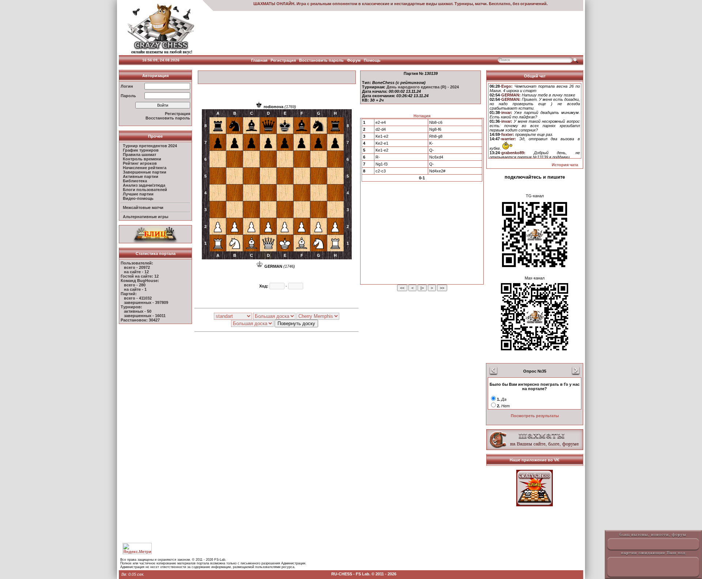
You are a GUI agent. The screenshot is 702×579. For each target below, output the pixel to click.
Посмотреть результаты (535, 416)
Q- (431, 150)
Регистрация (283, 60)
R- (377, 157)
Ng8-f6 (435, 129)
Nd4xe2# (437, 171)
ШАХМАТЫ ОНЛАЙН (273, 3)
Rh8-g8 (435, 136)
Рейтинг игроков (140, 163)
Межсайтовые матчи (143, 207)
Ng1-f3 (381, 164)
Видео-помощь (138, 198)
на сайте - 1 (135, 289)
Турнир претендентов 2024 (150, 146)
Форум (354, 60)
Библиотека (135, 181)
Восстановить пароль (321, 60)
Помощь (372, 60)
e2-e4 (380, 122)
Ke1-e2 (381, 136)
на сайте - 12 (136, 272)
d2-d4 (380, 129)
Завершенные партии (144, 172)
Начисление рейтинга (144, 167)
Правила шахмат (139, 154)
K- (431, 143)
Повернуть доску (296, 323)
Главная (259, 60)
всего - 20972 (137, 267)
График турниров (141, 150)
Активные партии (140, 176)
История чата (565, 165)
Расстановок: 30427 (140, 320)
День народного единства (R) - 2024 (422, 87)
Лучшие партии (138, 194)
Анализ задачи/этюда (144, 185)
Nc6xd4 (436, 157)
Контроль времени (142, 159)
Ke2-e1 (381, 143)
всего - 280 (135, 285)
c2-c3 (380, 171)
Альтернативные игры (145, 216)
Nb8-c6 (435, 122)
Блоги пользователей (145, 189)
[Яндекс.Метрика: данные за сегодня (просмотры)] (137, 548)
